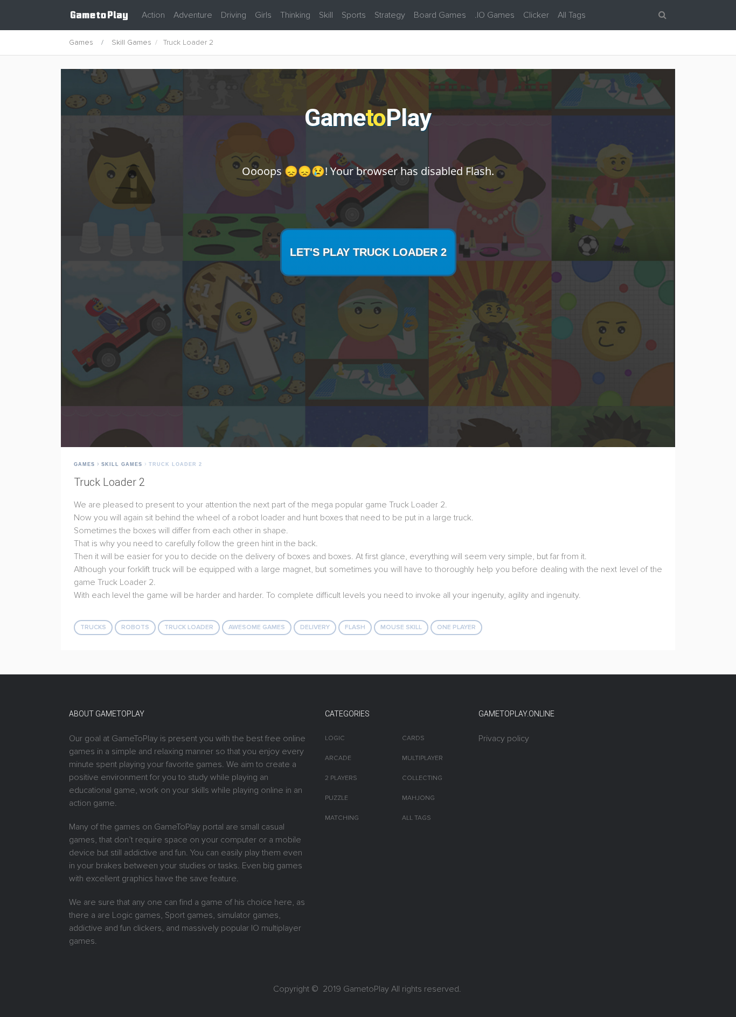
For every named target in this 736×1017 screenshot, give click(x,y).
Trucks (93, 627)
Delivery (315, 627)
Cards (413, 738)
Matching (342, 818)
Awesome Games (256, 627)
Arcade (338, 758)
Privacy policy (503, 738)
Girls (263, 15)
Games (81, 42)
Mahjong (418, 798)
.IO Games (495, 15)
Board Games (440, 15)
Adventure (192, 15)
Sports (354, 15)
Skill (326, 15)
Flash (355, 627)
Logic (335, 738)
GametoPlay (366, 989)
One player (456, 627)
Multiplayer (422, 758)
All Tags (572, 15)
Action (153, 15)
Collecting (422, 778)
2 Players (341, 778)
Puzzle (336, 798)
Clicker (536, 15)
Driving (233, 15)
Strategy (389, 15)
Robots (135, 627)
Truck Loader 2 (175, 464)
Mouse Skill (401, 627)
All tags (416, 818)
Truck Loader (188, 627)
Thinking (295, 15)
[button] (662, 15)
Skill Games (131, 42)
